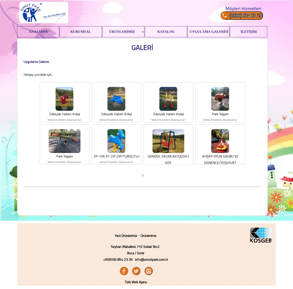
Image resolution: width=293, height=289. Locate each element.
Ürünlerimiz (149, 235)
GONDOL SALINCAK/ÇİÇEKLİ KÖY (168, 159)
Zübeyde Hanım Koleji (64, 114)
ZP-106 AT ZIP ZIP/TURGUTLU (116, 156)
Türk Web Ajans (136, 282)
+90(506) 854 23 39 (118, 259)
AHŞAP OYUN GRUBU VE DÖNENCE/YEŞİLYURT (220, 159)
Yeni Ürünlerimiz (126, 235)
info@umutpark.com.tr (151, 259)
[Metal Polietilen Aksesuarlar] (64, 109)
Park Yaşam (220, 114)
